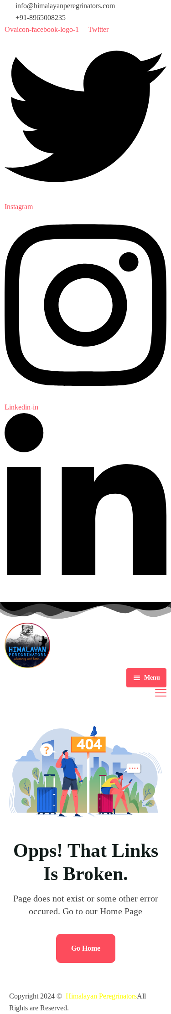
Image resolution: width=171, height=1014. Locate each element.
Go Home (85, 948)
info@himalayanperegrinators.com (65, 6)
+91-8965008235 (41, 17)
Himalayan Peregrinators (101, 996)
